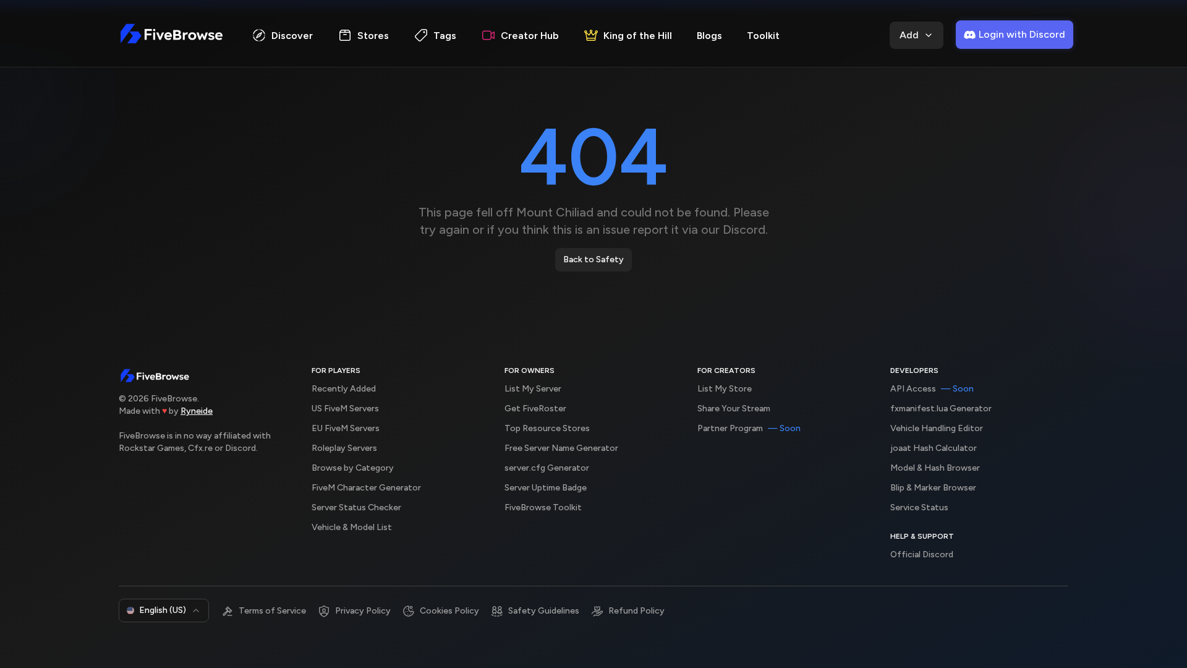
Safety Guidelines (543, 611)
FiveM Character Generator (366, 487)
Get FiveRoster (535, 408)
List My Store (724, 388)
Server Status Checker (356, 507)
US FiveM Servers (345, 408)
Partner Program (749, 428)
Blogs (709, 35)
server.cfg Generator (546, 468)
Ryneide (197, 411)
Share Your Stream (733, 408)
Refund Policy (636, 611)
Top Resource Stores (547, 428)
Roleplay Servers (344, 448)
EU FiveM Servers (346, 428)
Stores (373, 35)
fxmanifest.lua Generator (941, 408)
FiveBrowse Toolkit (543, 507)
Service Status (919, 507)
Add (909, 35)
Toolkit (763, 35)
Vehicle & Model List (352, 527)
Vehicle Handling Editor (936, 428)
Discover (292, 35)
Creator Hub (530, 35)
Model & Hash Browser (935, 468)
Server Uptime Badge (545, 487)
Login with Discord (1022, 34)
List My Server (532, 388)
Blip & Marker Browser (933, 487)
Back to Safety (593, 259)
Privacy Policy (363, 611)
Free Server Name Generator (561, 448)
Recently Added (344, 388)
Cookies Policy (449, 611)
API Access (932, 388)
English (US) (162, 610)
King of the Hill (637, 35)
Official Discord (921, 554)
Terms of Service (272, 611)
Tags (444, 35)
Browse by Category (353, 468)
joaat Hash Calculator (933, 448)
